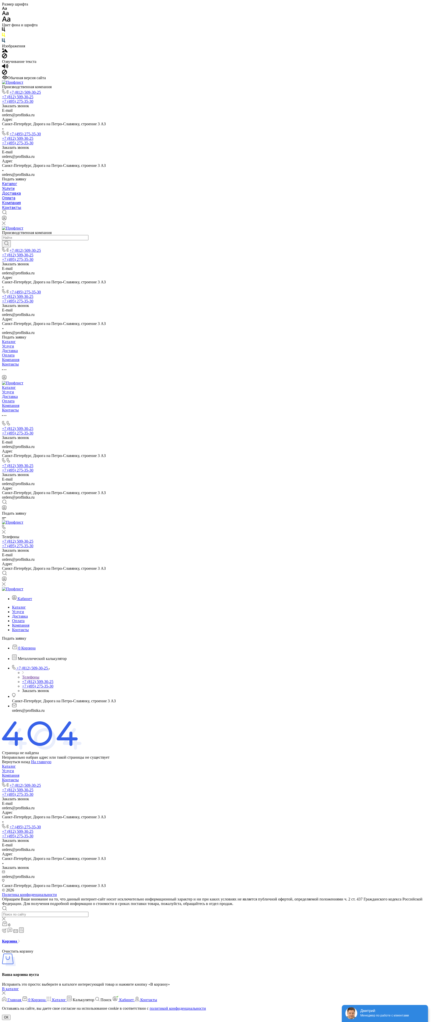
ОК (6, 1017)
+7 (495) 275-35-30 (25, 134)
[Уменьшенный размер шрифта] (4, 9)
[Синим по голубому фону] (3, 41)
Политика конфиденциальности (29, 894)
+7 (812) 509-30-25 (25, 92)
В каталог (10, 989)
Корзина (10, 941)
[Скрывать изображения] (4, 57)
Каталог (9, 183)
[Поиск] (6, 243)
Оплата (8, 198)
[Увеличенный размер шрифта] (6, 20)
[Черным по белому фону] (3, 30)
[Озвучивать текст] (5, 67)
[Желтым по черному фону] (3, 36)
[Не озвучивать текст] (4, 73)
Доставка (11, 193)
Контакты (11, 207)
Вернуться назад (16, 762)
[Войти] (4, 219)
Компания (11, 202)
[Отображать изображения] (5, 51)
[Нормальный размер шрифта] (5, 14)
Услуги (8, 188)
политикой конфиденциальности (178, 1008)
